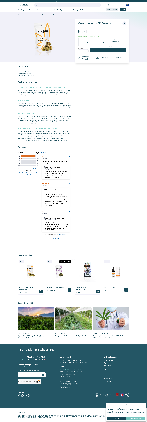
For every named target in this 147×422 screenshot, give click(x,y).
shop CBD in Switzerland (59, 140)
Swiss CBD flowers (41, 140)
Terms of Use (107, 381)
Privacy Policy (108, 378)
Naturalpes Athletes (79, 10)
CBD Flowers (28, 15)
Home (20, 15)
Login (123, 9)
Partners (67, 10)
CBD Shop (21, 10)
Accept (116, 418)
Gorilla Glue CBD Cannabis (35, 124)
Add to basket (108, 50)
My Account (107, 363)
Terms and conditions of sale (111, 376)
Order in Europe (120, 5)
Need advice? (108, 365)
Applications (31, 10)
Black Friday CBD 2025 (110, 373)
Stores (39, 10)
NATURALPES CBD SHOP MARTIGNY (70, 370)
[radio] (80, 31)
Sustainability (58, 10)
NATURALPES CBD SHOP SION (68, 380)
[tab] (45, 66)
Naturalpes (47, 10)
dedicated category (42, 138)
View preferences (135, 418)
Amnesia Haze (32, 109)
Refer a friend (112, 9)
